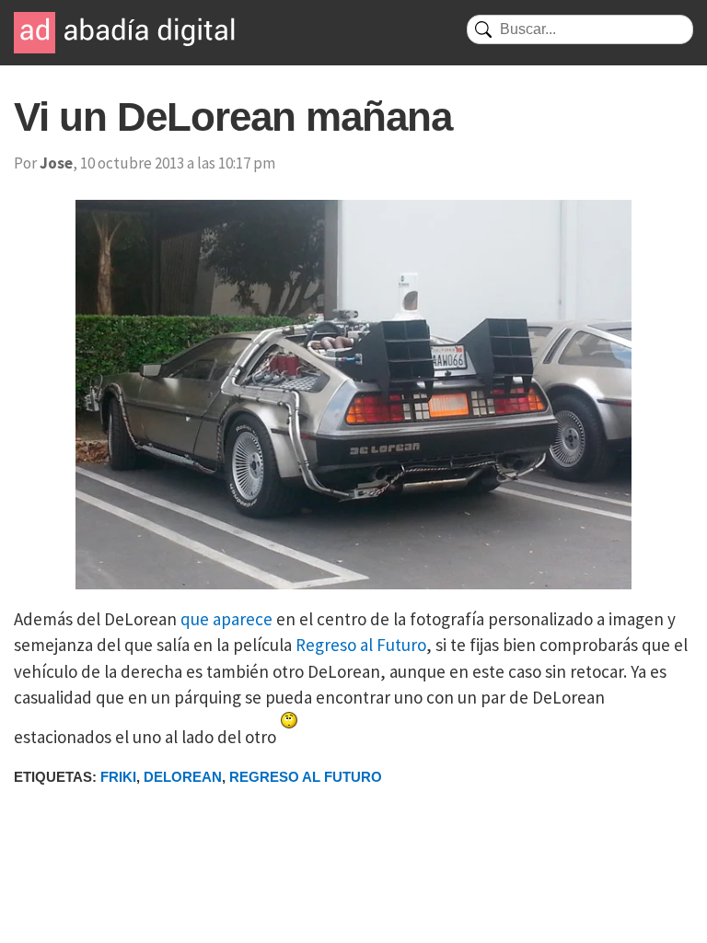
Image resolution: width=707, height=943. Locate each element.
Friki (118, 777)
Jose (56, 163)
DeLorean (183, 777)
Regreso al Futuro (361, 645)
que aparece (226, 619)
